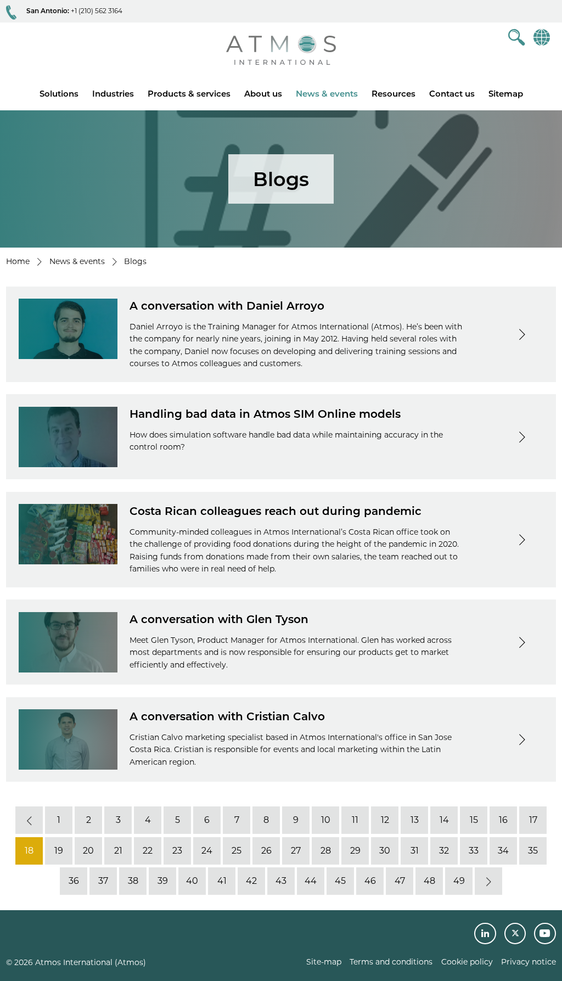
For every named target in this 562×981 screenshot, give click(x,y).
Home (18, 261)
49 (459, 881)
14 (444, 820)
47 (400, 881)
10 (325, 820)
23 (177, 850)
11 (355, 820)
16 (503, 820)
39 (163, 881)
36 (74, 881)
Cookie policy (467, 962)
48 (429, 881)
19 (58, 850)
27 (296, 850)
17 (533, 820)
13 (415, 820)
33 (474, 850)
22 (148, 850)
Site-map (323, 962)
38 (133, 881)
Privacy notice (528, 962)
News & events (327, 93)
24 (206, 850)
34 (503, 850)
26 (266, 850)
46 (370, 881)
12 (385, 820)
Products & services (189, 93)
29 (355, 850)
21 (118, 850)
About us (263, 93)
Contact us (452, 93)
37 (103, 881)
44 (311, 881)
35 (533, 850)
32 (444, 850)
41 (222, 881)
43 (281, 881)
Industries (113, 93)
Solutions (59, 93)
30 (384, 850)
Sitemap (505, 93)
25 (236, 850)
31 (415, 850)
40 (192, 881)
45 (340, 881)
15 (474, 820)
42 (251, 881)
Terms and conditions (391, 962)
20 (88, 850)
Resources (393, 93)
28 (326, 850)
